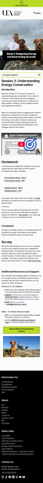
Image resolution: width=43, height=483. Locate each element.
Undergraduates (7, 382)
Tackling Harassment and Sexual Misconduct (18, 454)
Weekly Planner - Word (14, 188)
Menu (38, 13)
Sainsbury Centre (8, 418)
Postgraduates (7, 384)
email (38, 198)
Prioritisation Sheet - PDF (15, 181)
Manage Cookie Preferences (12, 446)
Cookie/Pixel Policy (8, 443)
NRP (3, 420)
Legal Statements (8, 438)
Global (4, 413)
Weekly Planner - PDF (13, 191)
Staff (3, 392)
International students (9, 387)
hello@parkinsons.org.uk (16, 304)
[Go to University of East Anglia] (12, 13)
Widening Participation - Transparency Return (18, 451)
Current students (8, 390)
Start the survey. (34, 261)
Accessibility (6, 436)
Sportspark (5, 423)
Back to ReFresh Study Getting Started (21, 330)
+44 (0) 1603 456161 (9, 472)
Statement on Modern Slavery (12, 441)
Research (5, 407)
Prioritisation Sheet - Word (15, 178)
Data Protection (7, 449)
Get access (23, 215)
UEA (3, 405)
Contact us (5, 415)
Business (5, 410)
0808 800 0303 (11, 297)
